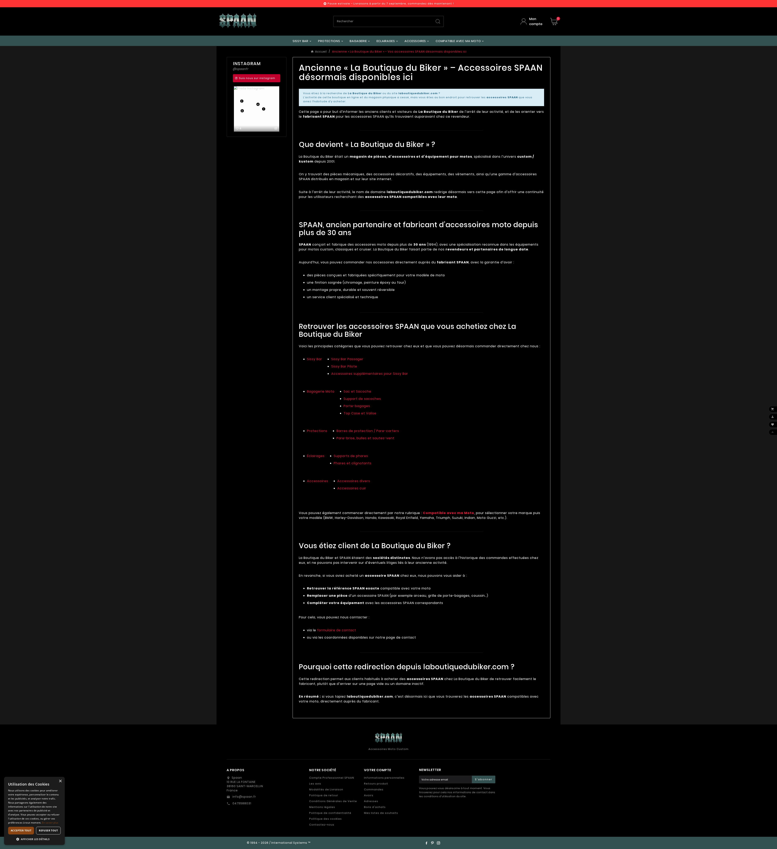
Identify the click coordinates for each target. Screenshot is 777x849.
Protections (317, 431)
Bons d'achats (375, 807)
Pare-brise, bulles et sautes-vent (365, 438)
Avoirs (368, 795)
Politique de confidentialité (330, 813)
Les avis (315, 784)
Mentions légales (322, 807)
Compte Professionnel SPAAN (331, 778)
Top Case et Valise (360, 413)
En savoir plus (50, 822)
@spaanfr (240, 69)
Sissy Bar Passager (347, 359)
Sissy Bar (314, 359)
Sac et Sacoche (357, 391)
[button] (34, 839)
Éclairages (316, 456)
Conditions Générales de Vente (333, 801)
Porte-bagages (357, 406)
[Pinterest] (432, 843)
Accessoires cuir (351, 488)
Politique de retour (323, 795)
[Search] (438, 21)
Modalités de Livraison (326, 789)
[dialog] (34, 811)
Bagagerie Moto (320, 391)
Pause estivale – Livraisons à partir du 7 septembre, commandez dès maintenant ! (391, 3)
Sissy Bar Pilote (344, 366)
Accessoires (317, 481)
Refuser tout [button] (48, 830)
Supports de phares (351, 456)
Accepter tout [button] (21, 830)
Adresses (371, 801)
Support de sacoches (362, 398)
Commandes (373, 789)
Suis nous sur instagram (257, 78)
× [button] (60, 781)
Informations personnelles (384, 778)
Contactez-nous (321, 825)
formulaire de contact (336, 630)
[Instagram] (438, 843)
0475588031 (241, 803)
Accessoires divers (353, 481)
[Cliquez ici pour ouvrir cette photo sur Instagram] (276, 128)
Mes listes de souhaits (381, 813)
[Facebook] (426, 843)
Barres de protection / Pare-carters (367, 431)
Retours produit (376, 784)
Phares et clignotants (353, 463)
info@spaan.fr (244, 797)
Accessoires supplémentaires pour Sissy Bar (369, 373)
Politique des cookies (325, 819)
